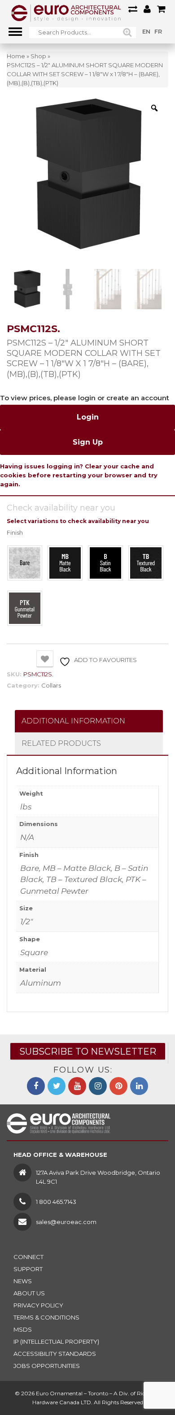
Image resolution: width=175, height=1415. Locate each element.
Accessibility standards (54, 1353)
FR (158, 31)
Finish (15, 532)
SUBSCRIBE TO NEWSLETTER (87, 1051)
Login (88, 417)
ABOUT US (29, 1293)
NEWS (22, 1281)
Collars (51, 685)
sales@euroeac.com (66, 1221)
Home (16, 56)
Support (28, 1268)
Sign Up (88, 442)
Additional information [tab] (73, 721)
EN (146, 31)
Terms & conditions (46, 1317)
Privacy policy (38, 1305)
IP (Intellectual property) (56, 1341)
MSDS (22, 1329)
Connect (28, 1256)
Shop (38, 56)
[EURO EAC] (66, 12)
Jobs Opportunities (46, 1365)
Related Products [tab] (61, 743)
